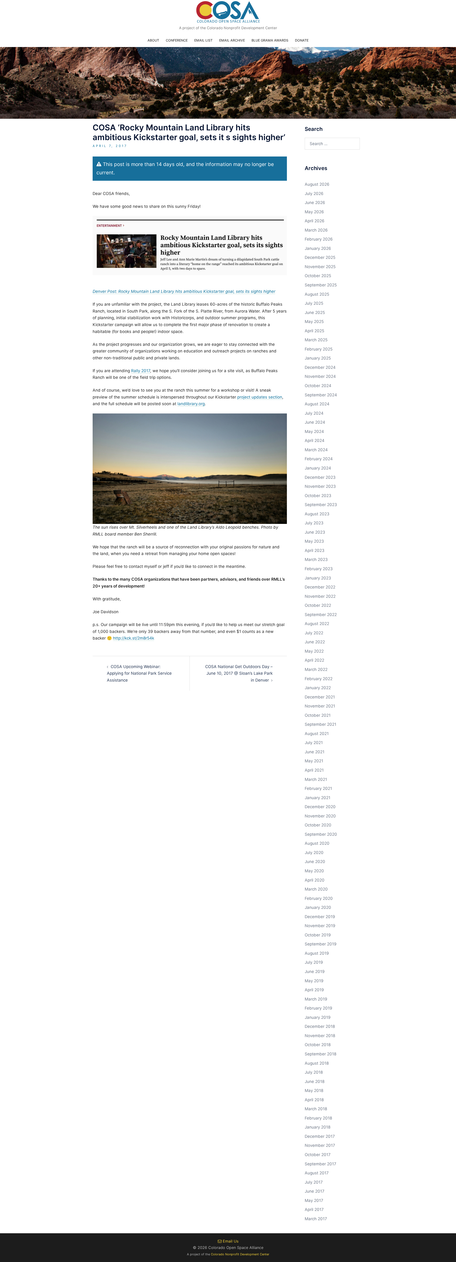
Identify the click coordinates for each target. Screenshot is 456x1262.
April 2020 (314, 880)
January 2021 (317, 797)
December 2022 (320, 587)
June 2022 (315, 642)
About (153, 40)
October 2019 (318, 935)
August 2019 (317, 953)
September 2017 (320, 1164)
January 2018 (317, 1127)
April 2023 (314, 550)
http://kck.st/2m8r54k (133, 638)
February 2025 (318, 349)
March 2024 (316, 449)
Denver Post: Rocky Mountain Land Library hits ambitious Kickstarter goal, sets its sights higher (184, 291)
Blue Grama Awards (270, 40)
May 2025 (314, 321)
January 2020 (318, 907)
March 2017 (316, 1218)
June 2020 (315, 861)
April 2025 (314, 330)
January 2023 (318, 578)
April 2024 (314, 440)
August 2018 (317, 1063)
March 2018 (316, 1108)
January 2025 (318, 358)
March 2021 (316, 779)
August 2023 (317, 514)
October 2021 (318, 715)
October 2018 (318, 1044)
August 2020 (317, 843)
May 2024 (314, 431)
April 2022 (314, 660)
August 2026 (317, 184)
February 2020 (319, 898)
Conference (177, 40)
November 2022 (320, 596)
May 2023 (314, 541)
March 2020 (316, 889)
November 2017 (320, 1145)
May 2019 (314, 980)
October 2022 (318, 605)
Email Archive (232, 40)
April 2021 (314, 770)
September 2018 (320, 1054)
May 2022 (314, 651)
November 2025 (320, 266)
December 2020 (320, 806)
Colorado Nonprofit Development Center (240, 1254)
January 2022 (318, 687)
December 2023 (320, 477)
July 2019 (314, 962)
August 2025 (317, 294)
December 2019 (320, 916)
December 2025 (320, 257)
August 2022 (317, 623)
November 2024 (320, 376)
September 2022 (321, 614)
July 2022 (314, 633)
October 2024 (318, 385)
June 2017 (314, 1191)
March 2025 (316, 339)
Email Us (230, 1241)
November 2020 (320, 816)
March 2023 (316, 559)
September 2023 (321, 504)
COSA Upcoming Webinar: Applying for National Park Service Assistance (139, 673)
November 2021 (320, 706)
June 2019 (315, 971)
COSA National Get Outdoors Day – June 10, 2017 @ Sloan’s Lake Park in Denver (239, 673)
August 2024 (317, 404)
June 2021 (314, 752)
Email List (203, 40)
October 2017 (318, 1154)
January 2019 (318, 1017)
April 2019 (314, 989)
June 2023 (315, 532)
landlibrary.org (191, 403)
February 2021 (318, 788)
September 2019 (321, 944)
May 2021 (314, 761)
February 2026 (319, 239)
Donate (302, 40)
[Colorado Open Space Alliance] (228, 13)
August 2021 (317, 733)
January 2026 (318, 248)
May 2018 (314, 1090)
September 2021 (320, 724)
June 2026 (315, 202)
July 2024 (314, 413)
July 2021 (314, 742)
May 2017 (314, 1200)
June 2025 (315, 312)
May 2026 (314, 211)
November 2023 (320, 486)
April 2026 (314, 220)
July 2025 (314, 303)
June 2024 (315, 422)
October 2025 (318, 275)
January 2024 (318, 468)
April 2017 (314, 1209)
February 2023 (319, 568)
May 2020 (314, 870)
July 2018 (314, 1072)
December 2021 (320, 697)
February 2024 (319, 458)
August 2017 (317, 1173)
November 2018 (320, 1035)
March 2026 (316, 230)
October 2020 (318, 825)
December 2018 (320, 1026)
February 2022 (318, 678)
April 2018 (314, 1099)
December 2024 (320, 367)
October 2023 (318, 495)
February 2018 (318, 1118)
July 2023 (314, 523)
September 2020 (321, 834)
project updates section (259, 397)
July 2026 (314, 193)
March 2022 (316, 669)
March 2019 (316, 999)
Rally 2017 (140, 370)
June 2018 (314, 1081)
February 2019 (318, 1008)
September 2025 (321, 285)
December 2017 (320, 1136)
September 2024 (321, 395)
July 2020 (314, 852)
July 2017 (314, 1182)
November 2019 (320, 925)
